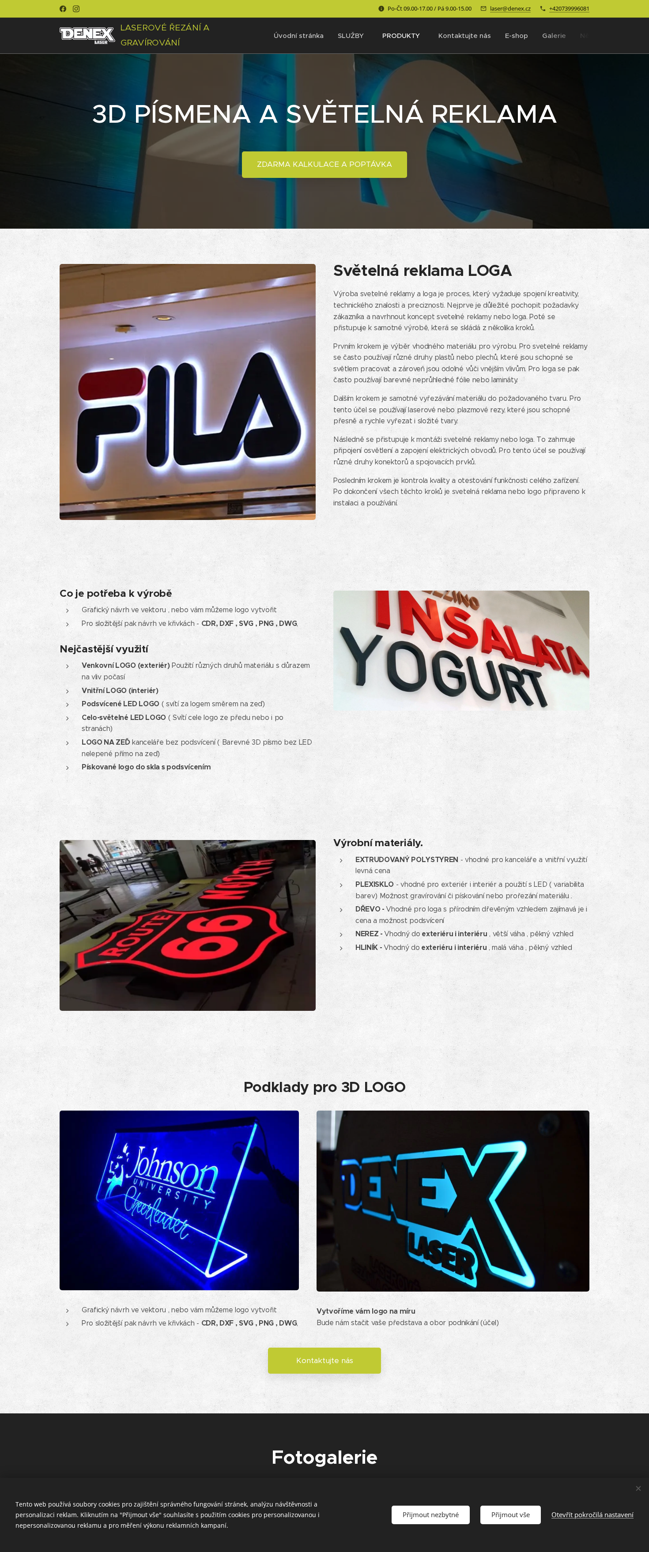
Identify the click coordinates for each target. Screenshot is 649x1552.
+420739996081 (569, 8)
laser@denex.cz (510, 8)
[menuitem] (301, 36)
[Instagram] (76, 8)
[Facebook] (62, 8)
